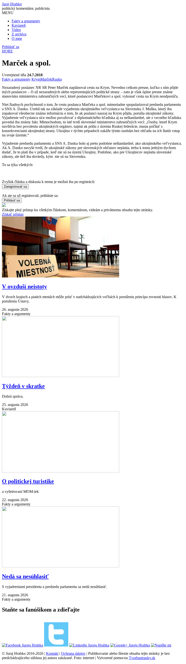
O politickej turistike (28, 481)
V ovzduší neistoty (24, 286)
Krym (35, 79)
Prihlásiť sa (10, 47)
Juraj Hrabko (12, 4)
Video (16, 30)
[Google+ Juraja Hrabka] (130, 645)
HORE (7, 51)
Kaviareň (19, 25)
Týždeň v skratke (23, 386)
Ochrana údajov (73, 653)
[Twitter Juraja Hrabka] (56, 645)
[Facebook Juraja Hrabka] (22, 645)
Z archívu (19, 34)
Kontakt (52, 653)
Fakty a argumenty (26, 21)
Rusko (57, 79)
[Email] (161, 645)
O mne (17, 38)
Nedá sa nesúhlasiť (25, 576)
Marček (46, 79)
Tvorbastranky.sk (142, 658)
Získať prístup (12, 214)
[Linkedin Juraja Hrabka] (89, 645)
